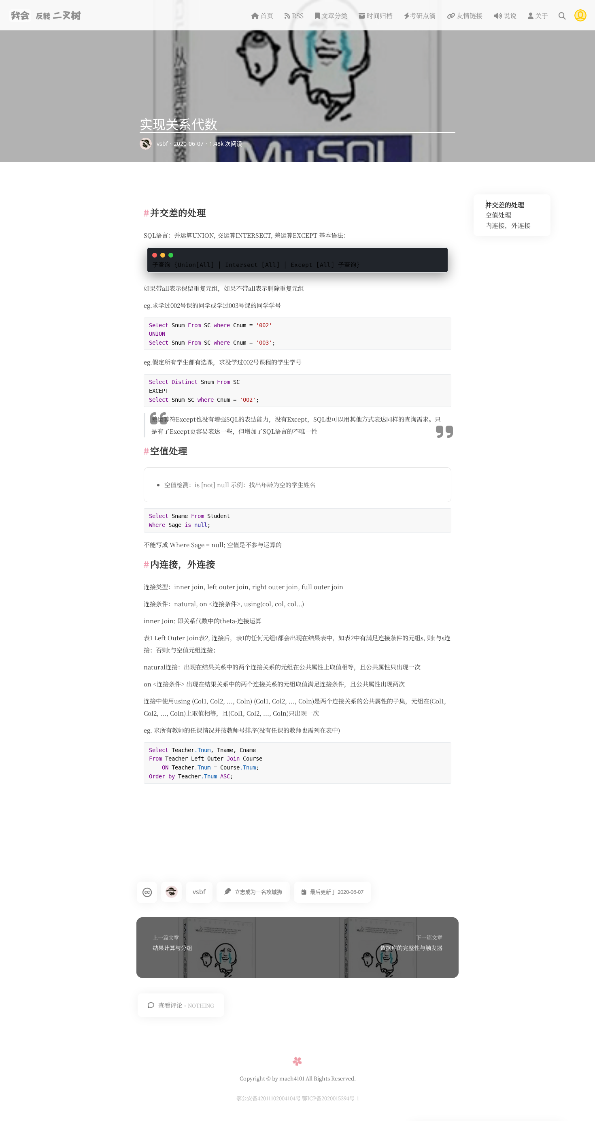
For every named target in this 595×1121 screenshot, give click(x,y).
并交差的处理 (504, 204)
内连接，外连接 (508, 225)
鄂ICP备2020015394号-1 (330, 1098)
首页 (266, 15)
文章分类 (333, 15)
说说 (509, 15)
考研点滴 (423, 15)
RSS (297, 15)
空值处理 (498, 215)
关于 (540, 15)
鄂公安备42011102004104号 (269, 1098)
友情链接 (468, 15)
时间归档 (379, 15)
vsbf (162, 143)
